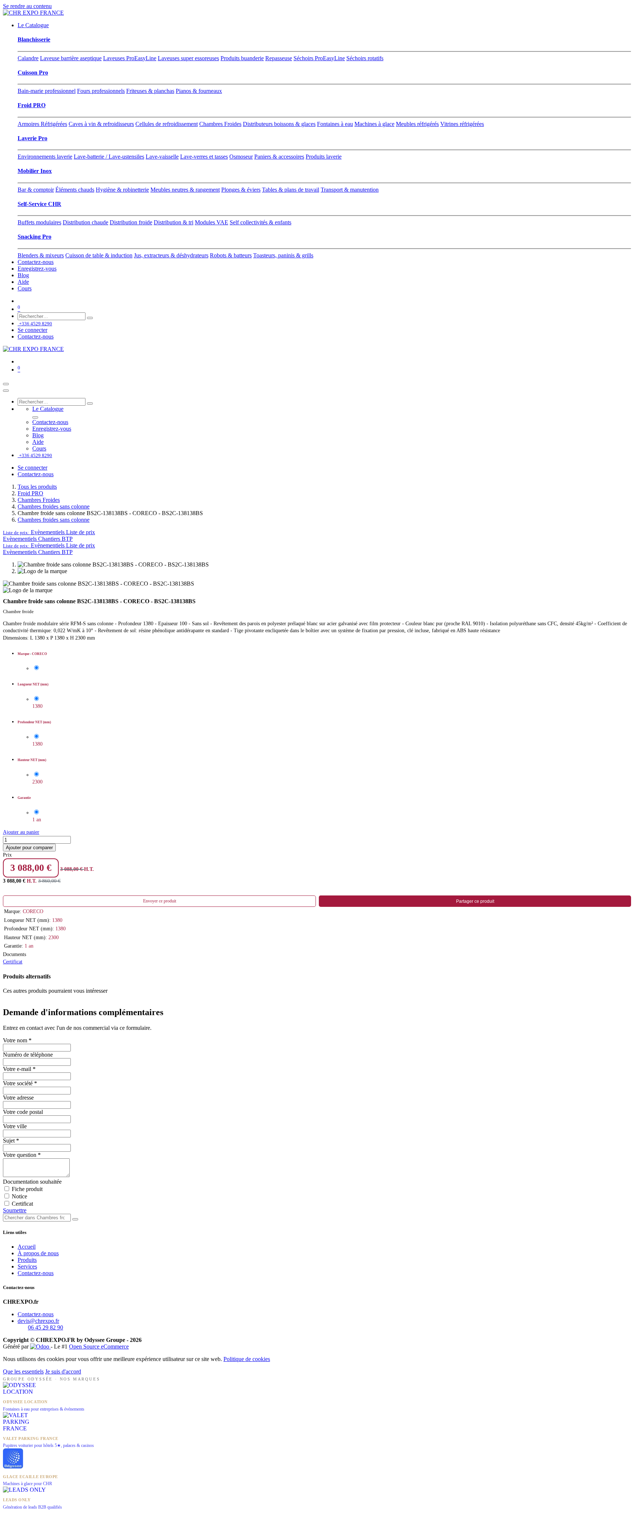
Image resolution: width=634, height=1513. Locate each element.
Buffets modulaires (39, 222)
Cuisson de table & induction (98, 255)
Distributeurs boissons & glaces (279, 124)
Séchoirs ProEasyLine (319, 58)
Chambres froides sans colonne (54, 506)
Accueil (27, 1247)
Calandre (28, 58)
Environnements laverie (45, 156)
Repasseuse (278, 58)
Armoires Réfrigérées (42, 124)
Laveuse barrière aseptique (71, 58)
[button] (49, 532)
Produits (27, 1260)
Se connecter (32, 330)
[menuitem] (33, 25)
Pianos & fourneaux (199, 91)
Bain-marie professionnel (47, 91)
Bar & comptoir (36, 190)
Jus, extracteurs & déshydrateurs (171, 255)
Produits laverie (324, 156)
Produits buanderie (242, 58)
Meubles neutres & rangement (185, 190)
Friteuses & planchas (150, 91)
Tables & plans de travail (290, 190)
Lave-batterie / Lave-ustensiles (109, 156)
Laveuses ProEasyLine (129, 58)
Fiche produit (27, 1189)
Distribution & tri (173, 222)
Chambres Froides (220, 124)
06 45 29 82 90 (45, 1327)
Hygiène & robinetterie (122, 190)
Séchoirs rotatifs (364, 58)
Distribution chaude (85, 222)
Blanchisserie (34, 39)
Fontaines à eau (335, 124)
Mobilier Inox (35, 171)
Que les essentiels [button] (23, 1371)
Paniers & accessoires (279, 156)
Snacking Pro (34, 237)
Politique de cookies (246, 1359)
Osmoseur (241, 156)
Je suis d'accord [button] (63, 1371)
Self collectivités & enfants (260, 222)
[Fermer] (6, 391)
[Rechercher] (90, 318)
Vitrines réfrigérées (462, 124)
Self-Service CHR (39, 204)
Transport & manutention (350, 190)
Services (27, 1266)
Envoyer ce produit (159, 901)
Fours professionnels (101, 91)
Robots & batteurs (231, 255)
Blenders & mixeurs (41, 255)
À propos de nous (38, 1253)
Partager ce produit (475, 901)
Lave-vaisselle (162, 156)
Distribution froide (131, 222)
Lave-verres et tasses (204, 156)
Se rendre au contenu (27, 6)
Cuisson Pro (33, 72)
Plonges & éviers (240, 190)
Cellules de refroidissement (166, 124)
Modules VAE (211, 222)
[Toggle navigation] (6, 384)
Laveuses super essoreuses (188, 58)
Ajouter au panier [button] (21, 832)
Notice (19, 1196)
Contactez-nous (36, 1273)
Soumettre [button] (14, 1210)
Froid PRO (31, 105)
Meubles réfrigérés (417, 124)
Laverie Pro (32, 138)
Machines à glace (374, 124)
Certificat (12, 961)
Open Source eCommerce (99, 1346)
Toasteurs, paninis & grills (283, 255)
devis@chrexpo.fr (38, 1321)
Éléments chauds (74, 190)
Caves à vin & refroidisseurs (101, 124)
